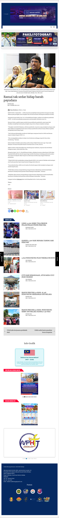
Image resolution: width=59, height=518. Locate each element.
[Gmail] (20, 211)
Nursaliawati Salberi (30, 227)
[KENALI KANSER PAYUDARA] (15, 194)
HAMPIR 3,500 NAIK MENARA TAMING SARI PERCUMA (38, 241)
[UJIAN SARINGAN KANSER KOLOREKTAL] (47, 194)
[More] (23, 211)
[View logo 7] (32, 458)
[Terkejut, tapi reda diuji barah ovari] (31, 194)
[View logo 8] (34, 458)
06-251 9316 (9, 480)
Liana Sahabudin (29, 260)
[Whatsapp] (15, 211)
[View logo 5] (29, 458)
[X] (12, 211)
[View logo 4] (27, 458)
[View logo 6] (31, 458)
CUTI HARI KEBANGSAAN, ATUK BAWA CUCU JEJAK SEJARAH (38, 276)
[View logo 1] (23, 458)
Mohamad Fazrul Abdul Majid (31, 244)
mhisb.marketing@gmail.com (14, 481)
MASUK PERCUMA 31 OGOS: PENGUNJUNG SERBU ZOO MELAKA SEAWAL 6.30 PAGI (37, 311)
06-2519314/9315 (10, 478)
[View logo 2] (24, 458)
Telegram (19, 179)
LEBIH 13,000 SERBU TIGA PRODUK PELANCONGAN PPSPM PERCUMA (34, 224)
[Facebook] (9, 211)
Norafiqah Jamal (11, 103)
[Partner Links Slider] (29, 442)
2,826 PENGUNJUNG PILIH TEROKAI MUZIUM (38, 258)
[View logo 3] (26, 458)
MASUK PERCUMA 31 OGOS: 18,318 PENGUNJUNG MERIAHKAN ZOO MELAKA (37, 293)
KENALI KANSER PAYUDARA (15, 199)
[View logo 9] (35, 458)
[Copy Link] (17, 211)
